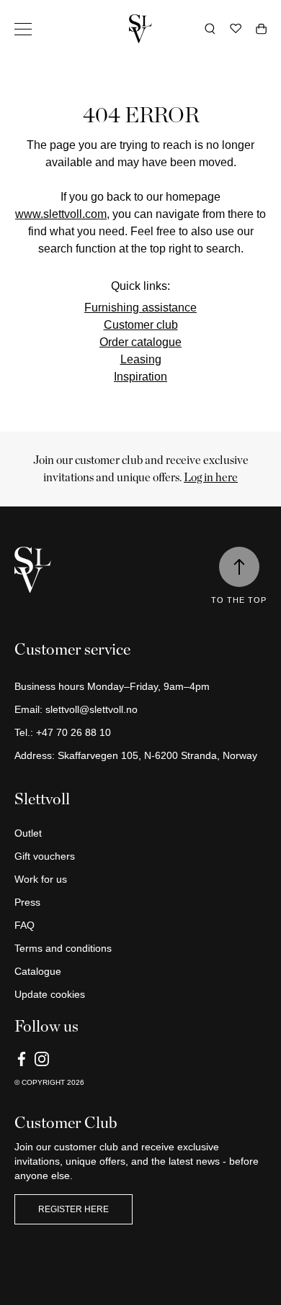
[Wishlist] (235, 29)
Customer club (141, 325)
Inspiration (140, 376)
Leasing (140, 359)
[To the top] (239, 567)
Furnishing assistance (140, 307)
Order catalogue (140, 342)
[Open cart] (261, 29)
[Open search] (210, 29)
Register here (73, 1209)
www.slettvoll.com (61, 214)
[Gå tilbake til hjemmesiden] (140, 28)
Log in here (211, 477)
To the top (239, 600)
